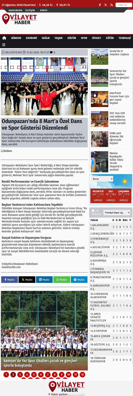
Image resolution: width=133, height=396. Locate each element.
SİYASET (96, 38)
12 (82, 374)
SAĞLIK (46, 38)
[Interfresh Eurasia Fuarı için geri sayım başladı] (111, 99)
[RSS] (111, 5)
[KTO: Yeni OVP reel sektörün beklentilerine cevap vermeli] (111, 119)
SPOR (84, 38)
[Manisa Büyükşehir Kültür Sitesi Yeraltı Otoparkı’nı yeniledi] (111, 161)
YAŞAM (59, 38)
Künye (43, 10)
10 (68, 374)
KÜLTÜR (72, 38)
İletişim (30, 10)
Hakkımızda (15, 10)
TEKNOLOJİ (125, 38)
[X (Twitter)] (105, 5)
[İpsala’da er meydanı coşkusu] (111, 57)
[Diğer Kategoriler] (4, 44)
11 (75, 374)
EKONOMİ (31, 38)
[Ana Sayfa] (4, 38)
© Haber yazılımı (58, 394)
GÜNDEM (16, 38)
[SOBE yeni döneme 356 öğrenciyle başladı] (111, 139)
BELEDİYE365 (14, 52)
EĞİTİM (110, 38)
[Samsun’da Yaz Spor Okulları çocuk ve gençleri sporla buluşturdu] (44, 330)
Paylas (10, 279)
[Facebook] (100, 5)
